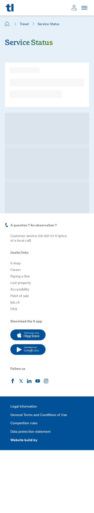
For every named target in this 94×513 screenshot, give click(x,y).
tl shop (15, 263)
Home (7, 23)
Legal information (23, 406)
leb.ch (15, 302)
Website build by (23, 440)
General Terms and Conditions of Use (38, 415)
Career (15, 270)
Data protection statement (30, 431)
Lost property (20, 283)
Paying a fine (20, 276)
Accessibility (19, 289)
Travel (24, 24)
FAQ (13, 309)
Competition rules (23, 423)
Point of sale (19, 296)
